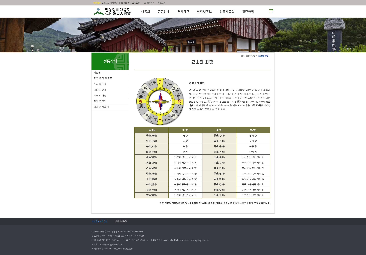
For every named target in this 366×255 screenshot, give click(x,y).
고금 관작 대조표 (103, 78)
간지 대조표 (100, 84)
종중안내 (164, 11)
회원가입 (150, 2)
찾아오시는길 (121, 221)
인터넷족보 (204, 11)
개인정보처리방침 (100, 221)
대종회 (145, 11)
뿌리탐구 (183, 11)
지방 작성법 (100, 101)
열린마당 (248, 11)
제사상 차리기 (101, 107)
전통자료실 (227, 11)
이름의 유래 (100, 89)
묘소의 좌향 (100, 95)
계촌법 (97, 72)
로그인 (162, 2)
